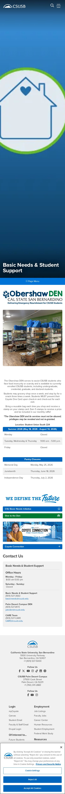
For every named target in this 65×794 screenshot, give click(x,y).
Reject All (32, 779)
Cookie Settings (32, 770)
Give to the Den (12, 515)
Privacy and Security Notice (48, 764)
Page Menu (33, 281)
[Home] (14, 6)
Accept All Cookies (32, 788)
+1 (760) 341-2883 (32, 685)
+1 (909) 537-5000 (32, 661)
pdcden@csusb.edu (15, 609)
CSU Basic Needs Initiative (18, 509)
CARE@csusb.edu (14, 621)
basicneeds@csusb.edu (17, 598)
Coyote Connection (14, 546)
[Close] (61, 747)
